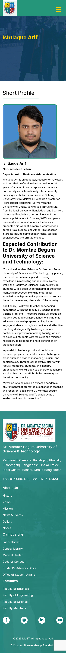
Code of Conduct (14, 561)
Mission (8, 508)
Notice (7, 528)
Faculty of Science (15, 601)
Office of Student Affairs (19, 574)
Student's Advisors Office (19, 568)
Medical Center (13, 555)
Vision (7, 502)
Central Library (13, 548)
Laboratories (11, 542)
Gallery (7, 521)
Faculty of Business (16, 588)
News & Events (13, 515)
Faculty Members (14, 608)
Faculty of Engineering (18, 595)
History (7, 495)
